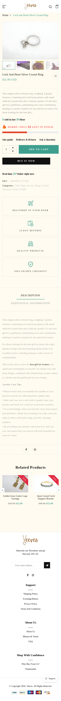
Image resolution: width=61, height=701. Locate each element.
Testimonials (30, 669)
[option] (30, 41)
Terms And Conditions (31, 609)
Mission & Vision (30, 636)
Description (30, 295)
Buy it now (26, 161)
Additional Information (30, 303)
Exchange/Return (30, 599)
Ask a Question (47, 139)
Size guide (7, 139)
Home (5, 15)
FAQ (30, 641)
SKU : (5, 181)
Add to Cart (39, 149)
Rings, (38, 185)
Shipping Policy (30, 594)
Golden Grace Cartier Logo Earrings (15, 497)
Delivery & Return (26, 139)
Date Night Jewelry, (25, 185)
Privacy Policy (30, 604)
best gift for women (40, 364)
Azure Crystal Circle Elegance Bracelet (46, 497)
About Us (30, 631)
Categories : (8, 185)
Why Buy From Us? (30, 664)
